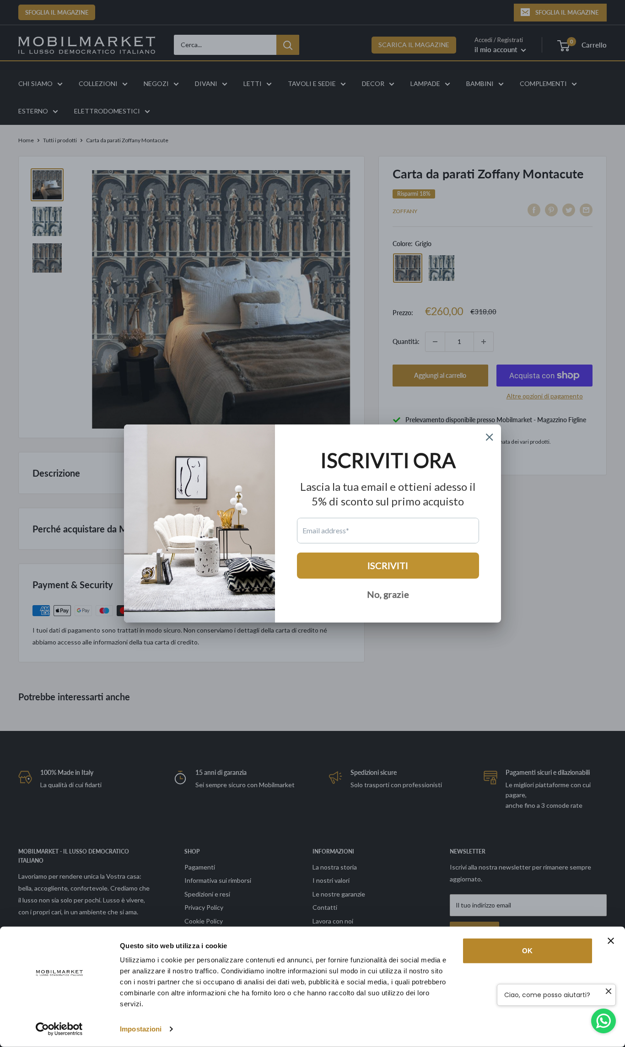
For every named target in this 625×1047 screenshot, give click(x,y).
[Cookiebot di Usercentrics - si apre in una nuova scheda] (59, 1029)
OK (527, 951)
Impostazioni (141, 1029)
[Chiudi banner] (611, 941)
